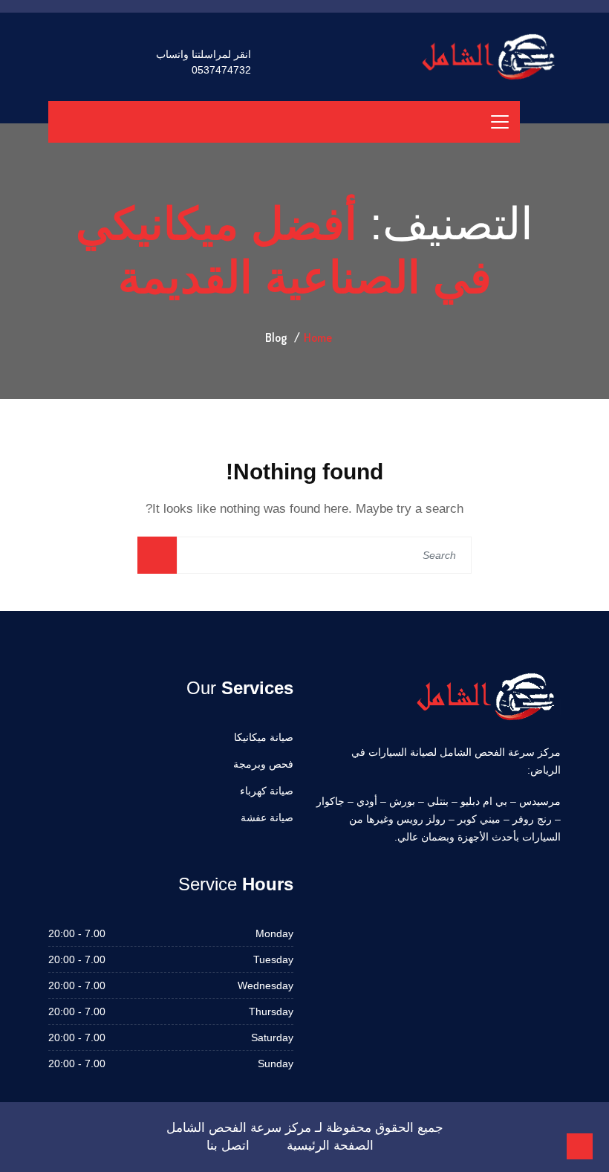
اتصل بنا (228, 1146)
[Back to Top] (580, 1146)
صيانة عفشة (267, 817)
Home (318, 337)
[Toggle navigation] (500, 122)
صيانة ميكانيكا (263, 737)
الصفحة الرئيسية (330, 1146)
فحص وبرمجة (263, 764)
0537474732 (221, 70)
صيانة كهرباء (266, 791)
